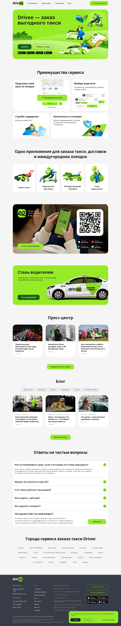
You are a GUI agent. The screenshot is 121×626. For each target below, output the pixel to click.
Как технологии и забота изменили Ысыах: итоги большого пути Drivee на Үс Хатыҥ (93, 347)
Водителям (46, 3)
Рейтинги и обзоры (91, 390)
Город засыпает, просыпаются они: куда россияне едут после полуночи (25, 347)
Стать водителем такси (19, 601)
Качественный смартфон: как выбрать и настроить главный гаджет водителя (27, 419)
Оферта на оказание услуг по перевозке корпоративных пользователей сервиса (67, 601)
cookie (81, 614)
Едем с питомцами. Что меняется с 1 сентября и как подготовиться (58, 419)
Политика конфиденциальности (61, 585)
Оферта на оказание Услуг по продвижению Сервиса (66, 591)
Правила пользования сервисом (62, 588)
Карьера (36, 604)
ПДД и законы (28, 390)
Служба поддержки (39, 595)
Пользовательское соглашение (61, 594)
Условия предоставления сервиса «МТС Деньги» (65, 610)
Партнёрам (59, 3)
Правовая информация (59, 598)
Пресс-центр (37, 601)
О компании (37, 589)
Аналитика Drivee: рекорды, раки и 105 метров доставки (57, 346)
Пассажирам (32, 3)
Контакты (37, 607)
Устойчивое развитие (40, 592)
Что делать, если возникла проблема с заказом (93, 418)
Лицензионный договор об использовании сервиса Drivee (68, 604)
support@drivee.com (39, 521)
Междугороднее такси (19, 594)
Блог (35, 598)
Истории (77, 390)
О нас (69, 3)
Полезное (53, 390)
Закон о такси (17, 607)
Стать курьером (17, 604)
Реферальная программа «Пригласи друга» (64, 607)
